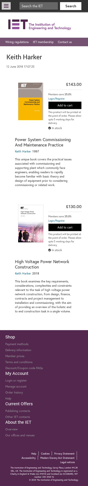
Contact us (65, 42)
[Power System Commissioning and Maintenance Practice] (30, 101)
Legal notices (67, 462)
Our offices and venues (20, 435)
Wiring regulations (17, 42)
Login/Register (56, 98)
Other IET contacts (17, 417)
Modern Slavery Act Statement (57, 457)
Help (8, 398)
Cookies (45, 453)
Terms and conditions (18, 362)
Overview (11, 429)
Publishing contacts (17, 411)
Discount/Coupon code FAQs (24, 368)
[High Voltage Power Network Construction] (30, 223)
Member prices (14, 356)
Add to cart (64, 105)
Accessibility (29, 457)
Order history (14, 392)
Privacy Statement (64, 453)
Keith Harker (23, 151)
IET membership (43, 42)
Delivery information (18, 350)
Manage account (15, 386)
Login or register (16, 380)
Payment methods (16, 344)
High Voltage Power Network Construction (42, 264)
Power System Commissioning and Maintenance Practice (43, 142)
